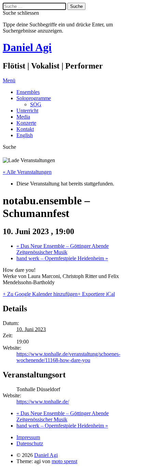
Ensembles (28, 92)
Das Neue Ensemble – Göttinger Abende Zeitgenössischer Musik (62, 249)
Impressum (28, 437)
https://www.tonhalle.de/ (42, 402)
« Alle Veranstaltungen (27, 172)
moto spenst (64, 461)
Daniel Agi (27, 47)
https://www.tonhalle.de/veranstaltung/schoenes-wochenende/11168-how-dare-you (68, 357)
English (24, 135)
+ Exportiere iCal (96, 294)
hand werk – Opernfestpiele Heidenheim (62, 258)
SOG (35, 104)
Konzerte (26, 123)
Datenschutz (29, 443)
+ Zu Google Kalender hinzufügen (40, 294)
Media (23, 117)
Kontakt (25, 129)
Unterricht (27, 110)
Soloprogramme (33, 98)
